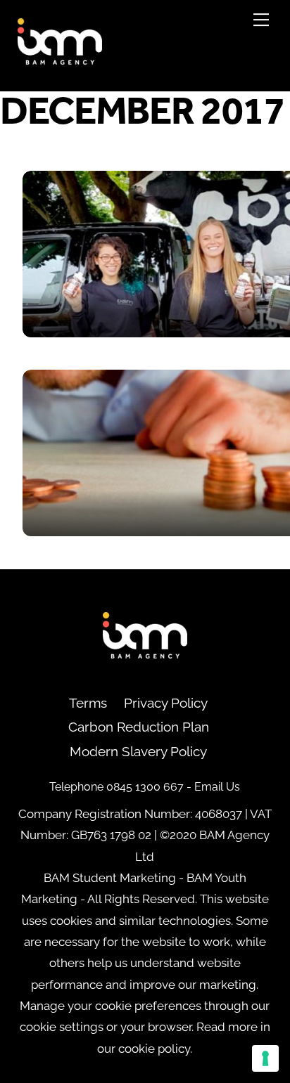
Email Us (217, 786)
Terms (88, 703)
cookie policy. (155, 1049)
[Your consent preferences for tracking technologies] (265, 1058)
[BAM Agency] (60, 63)
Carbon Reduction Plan (138, 726)
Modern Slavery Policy (138, 751)
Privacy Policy (166, 703)
